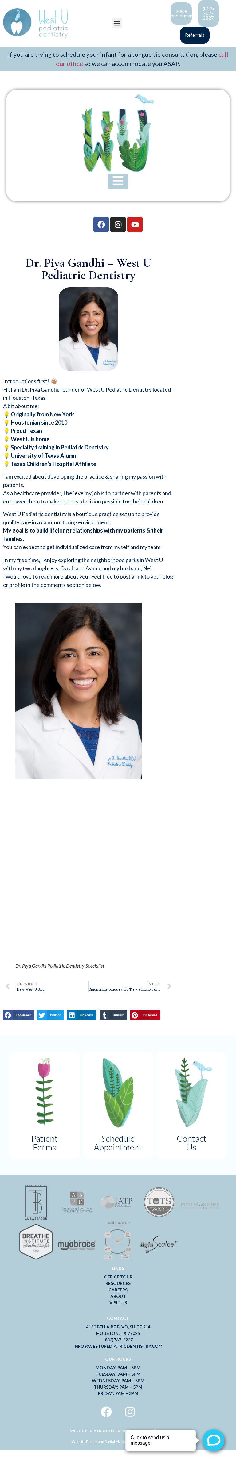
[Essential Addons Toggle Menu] (118, 181)
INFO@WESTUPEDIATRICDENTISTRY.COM (118, 1346)
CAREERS (118, 1289)
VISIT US (118, 1302)
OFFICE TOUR (118, 1276)
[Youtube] (135, 224)
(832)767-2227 (118, 1339)
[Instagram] (118, 224)
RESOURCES (118, 1283)
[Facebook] (101, 224)
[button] (117, 23)
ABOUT (118, 1296)
